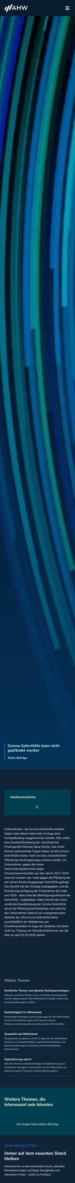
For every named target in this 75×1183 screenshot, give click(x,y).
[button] (67, 8)
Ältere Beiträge (17, 758)
